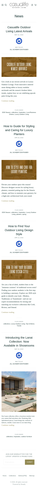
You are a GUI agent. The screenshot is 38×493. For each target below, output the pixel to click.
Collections (12, 475)
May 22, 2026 (19, 35)
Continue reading (8, 101)
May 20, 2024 (19, 349)
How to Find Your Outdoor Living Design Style (19, 230)
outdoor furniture (26, 436)
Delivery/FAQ (22, 475)
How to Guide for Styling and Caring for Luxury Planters (19, 130)
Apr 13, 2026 (19, 237)
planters (18, 214)
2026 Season (6, 112)
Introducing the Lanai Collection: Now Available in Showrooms (19, 341)
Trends (19, 326)
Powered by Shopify (19, 484)
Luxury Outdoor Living (22, 114)
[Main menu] (3, 5)
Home (4, 475)
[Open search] (6, 5)
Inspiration (22, 112)
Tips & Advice (30, 324)
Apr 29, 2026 (19, 137)
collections (14, 112)
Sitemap (31, 475)
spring (24, 214)
